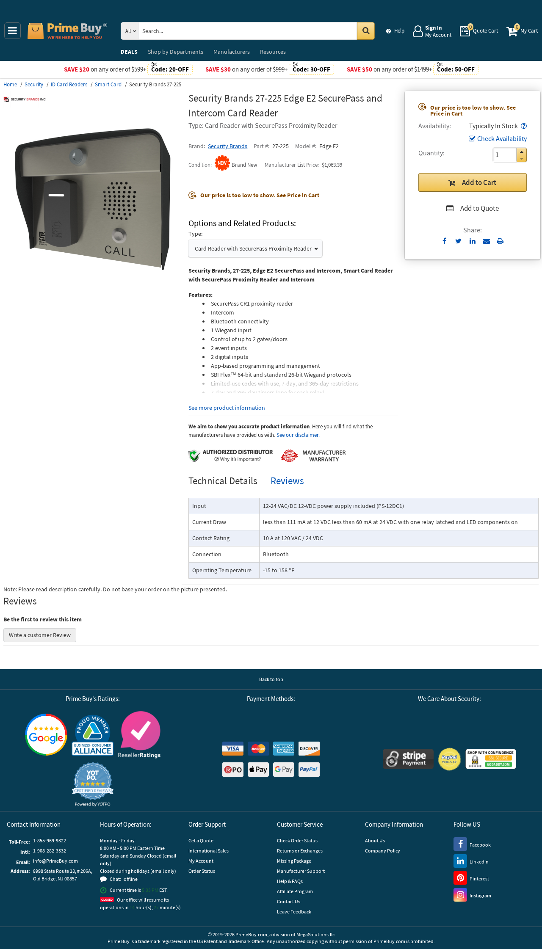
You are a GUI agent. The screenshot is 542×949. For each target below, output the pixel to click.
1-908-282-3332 (49, 850)
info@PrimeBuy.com (55, 861)
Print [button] (500, 241)
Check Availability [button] (502, 138)
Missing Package (294, 861)
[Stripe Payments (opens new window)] (408, 759)
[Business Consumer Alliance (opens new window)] (93, 735)
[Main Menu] (12, 30)
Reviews (287, 480)
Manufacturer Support (301, 871)
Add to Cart (479, 182)
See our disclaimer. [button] (298, 435)
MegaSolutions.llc (315, 934)
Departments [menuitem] (175, 51)
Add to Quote (479, 208)
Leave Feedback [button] (294, 911)
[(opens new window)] (92, 286)
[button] (523, 126)
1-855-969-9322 (49, 840)
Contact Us (288, 901)
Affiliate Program (295, 891)
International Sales (208, 850)
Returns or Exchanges (300, 850)
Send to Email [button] (486, 241)
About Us (375, 840)
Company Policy (382, 850)
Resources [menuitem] (273, 51)
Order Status (201, 871)
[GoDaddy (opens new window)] (490, 759)
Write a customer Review (40, 635)
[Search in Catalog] (366, 31)
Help (399, 30)
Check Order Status (297, 840)
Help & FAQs (290, 881)
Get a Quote (200, 840)
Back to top (271, 679)
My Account (200, 861)
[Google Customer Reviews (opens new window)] (46, 735)
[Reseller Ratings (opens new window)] (139, 735)
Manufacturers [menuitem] (231, 51)
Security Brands (227, 146)
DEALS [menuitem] (129, 51)
